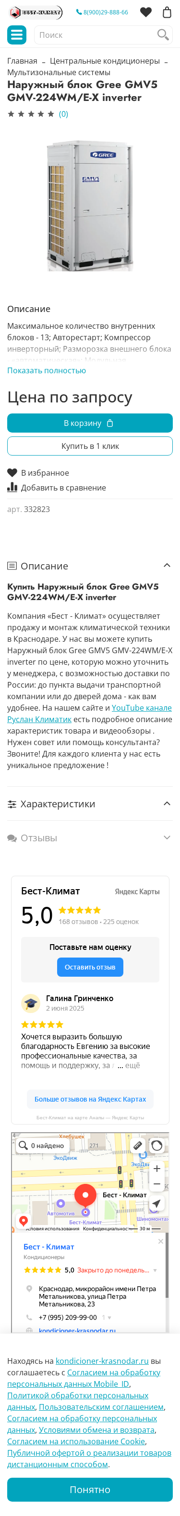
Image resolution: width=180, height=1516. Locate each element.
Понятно (90, 1489)
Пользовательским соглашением (101, 1407)
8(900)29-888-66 (105, 12)
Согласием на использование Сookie (76, 1441)
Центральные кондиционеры (105, 61)
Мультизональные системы (58, 72)
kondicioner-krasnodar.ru (102, 1361)
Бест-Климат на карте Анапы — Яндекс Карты (90, 1117)
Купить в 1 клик (90, 446)
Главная (22, 61)
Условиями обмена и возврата (97, 1430)
